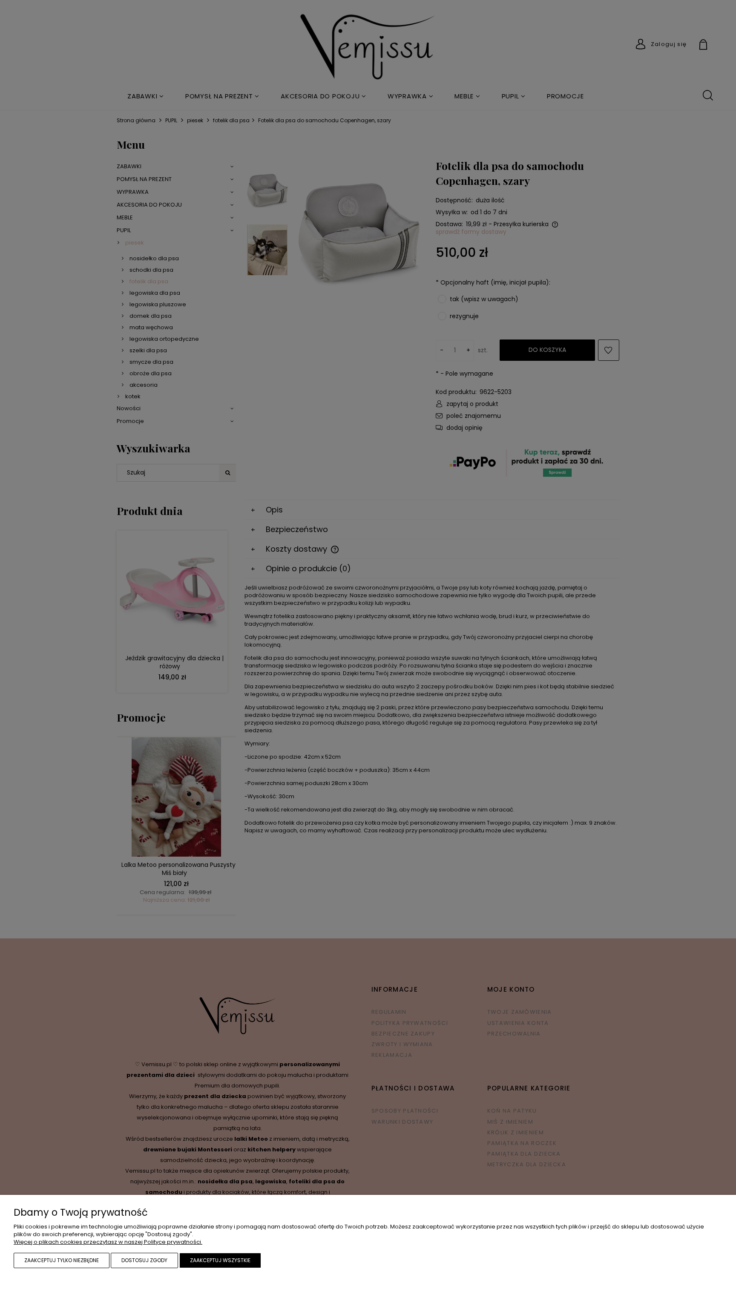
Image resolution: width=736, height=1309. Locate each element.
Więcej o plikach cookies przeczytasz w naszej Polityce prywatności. (108, 1242)
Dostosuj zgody (144, 1260)
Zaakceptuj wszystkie (220, 1260)
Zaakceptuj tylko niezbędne (61, 1260)
